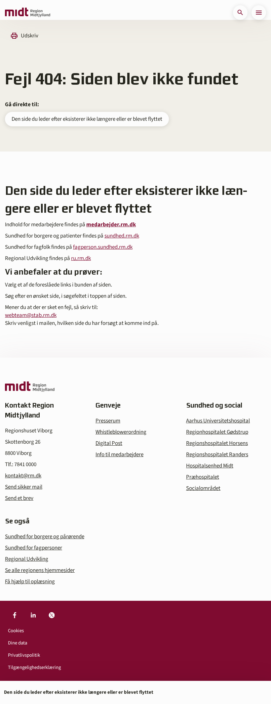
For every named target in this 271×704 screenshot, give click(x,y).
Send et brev (19, 498)
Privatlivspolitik (24, 655)
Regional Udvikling (26, 559)
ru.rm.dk (81, 258)
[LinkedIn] (33, 615)
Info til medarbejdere (119, 455)
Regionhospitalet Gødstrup (217, 432)
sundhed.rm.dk (121, 236)
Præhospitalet (202, 477)
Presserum (108, 421)
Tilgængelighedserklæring (34, 667)
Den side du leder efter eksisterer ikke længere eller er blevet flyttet (87, 119)
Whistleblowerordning (121, 432)
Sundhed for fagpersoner (33, 548)
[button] (240, 13)
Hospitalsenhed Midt (209, 466)
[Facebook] (14, 615)
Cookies (16, 630)
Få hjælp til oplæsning (30, 582)
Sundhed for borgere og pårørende (44, 537)
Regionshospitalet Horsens (217, 443)
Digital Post (109, 443)
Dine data (17, 642)
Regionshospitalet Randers (217, 455)
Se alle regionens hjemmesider (40, 570)
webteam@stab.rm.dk (31, 315)
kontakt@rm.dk (23, 476)
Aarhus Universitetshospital (218, 421)
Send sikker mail (23, 487)
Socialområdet (203, 488)
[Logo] (27, 12)
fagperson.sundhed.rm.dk (103, 247)
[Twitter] (51, 615)
